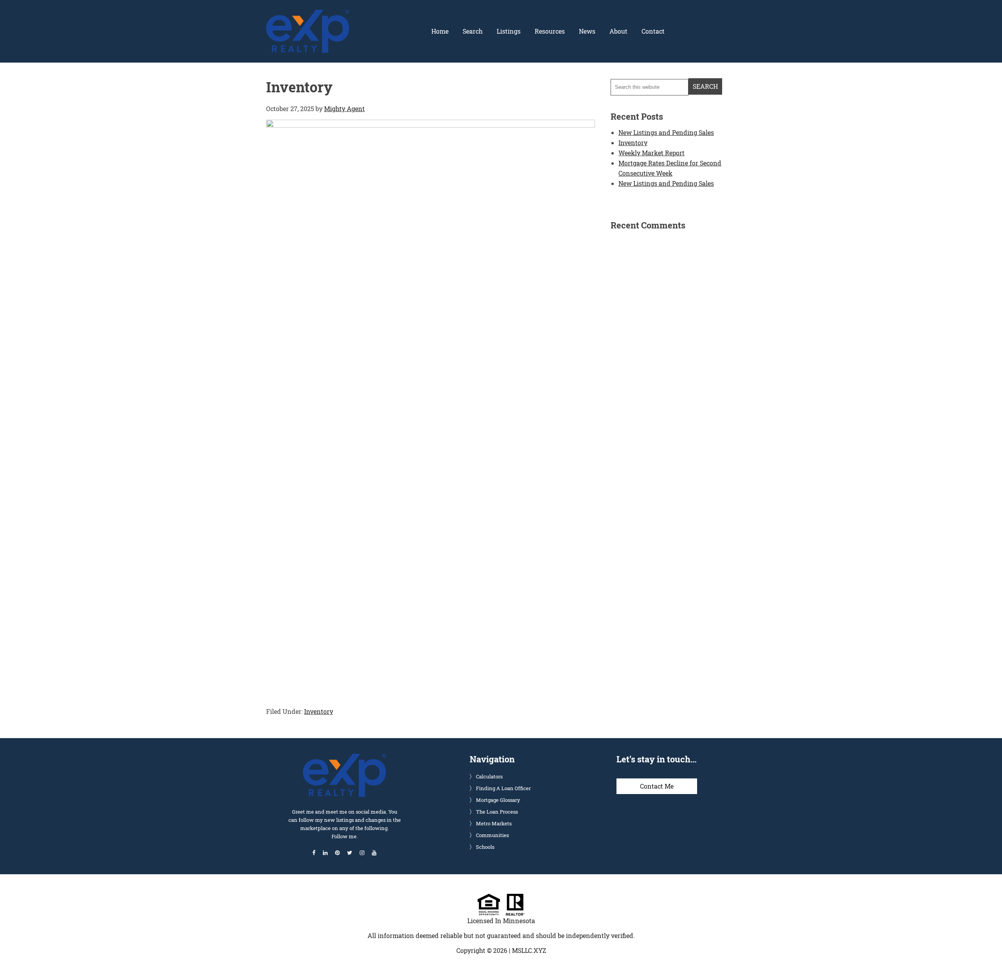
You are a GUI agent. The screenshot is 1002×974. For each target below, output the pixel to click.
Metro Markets (494, 823)
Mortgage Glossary (498, 799)
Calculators (489, 776)
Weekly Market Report (651, 153)
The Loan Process (497, 811)
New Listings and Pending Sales (666, 132)
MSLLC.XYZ (529, 950)
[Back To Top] (988, 952)
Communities (492, 835)
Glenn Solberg (307, 14)
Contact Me (657, 786)
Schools (485, 846)
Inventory (318, 711)
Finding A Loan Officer (503, 788)
